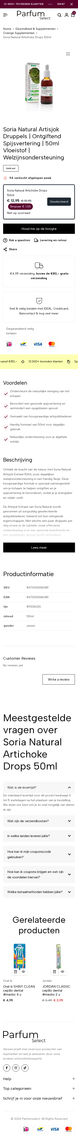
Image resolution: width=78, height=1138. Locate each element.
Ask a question (19, 240)
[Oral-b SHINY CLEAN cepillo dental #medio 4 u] (19, 959)
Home (7, 28)
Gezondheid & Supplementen (35, 28)
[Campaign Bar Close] (71, 4)
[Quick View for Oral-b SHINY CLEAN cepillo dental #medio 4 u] (23, 971)
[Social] (6, 1068)
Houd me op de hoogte (39, 229)
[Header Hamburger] (5, 15)
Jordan (47, 981)
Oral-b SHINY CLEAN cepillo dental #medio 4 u (19, 990)
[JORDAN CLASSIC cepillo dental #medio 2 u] (58, 959)
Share (13, 249)
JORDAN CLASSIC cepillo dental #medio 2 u (56, 990)
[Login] (66, 15)
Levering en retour (53, 240)
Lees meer (39, 547)
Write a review (58, 679)
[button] (15, 971)
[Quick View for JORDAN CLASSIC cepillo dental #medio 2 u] (62, 971)
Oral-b (7, 981)
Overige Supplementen (19, 33)
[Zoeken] (59, 15)
